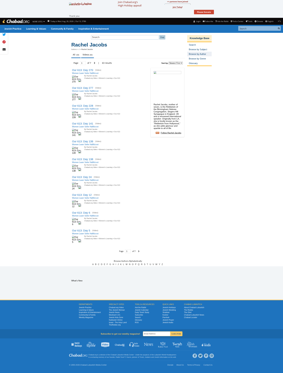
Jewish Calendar (142, 310)
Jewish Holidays (169, 307)
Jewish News (114, 312)
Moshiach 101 (114, 315)
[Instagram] (211, 356)
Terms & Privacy (193, 365)
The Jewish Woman (117, 310)
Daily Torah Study (142, 312)
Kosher (165, 315)
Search (138, 317)
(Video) (98, 70)
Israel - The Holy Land (118, 322)
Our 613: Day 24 (82, 177)
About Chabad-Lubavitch (194, 307)
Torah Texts (177, 344)
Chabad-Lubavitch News (194, 315)
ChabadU (120, 344)
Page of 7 (83, 62)
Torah (142, 357)
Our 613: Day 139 (82, 141)
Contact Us (208, 365)
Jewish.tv (105, 344)
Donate (260, 21)
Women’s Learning (105, 78)
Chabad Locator (190, 317)
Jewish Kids (206, 344)
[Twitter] (200, 356)
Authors (74, 49)
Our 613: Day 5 (81, 230)
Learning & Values (36, 28)
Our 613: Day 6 (81, 212)
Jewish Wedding (169, 310)
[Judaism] (16, 21)
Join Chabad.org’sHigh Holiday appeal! (130, 3)
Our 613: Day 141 (82, 123)
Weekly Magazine (86, 317)
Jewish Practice (12, 28)
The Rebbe (188, 310)
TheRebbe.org (115, 325)
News (148, 344)
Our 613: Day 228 (82, 105)
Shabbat (166, 312)
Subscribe (139, 315)
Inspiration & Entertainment (93, 28)
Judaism (148, 357)
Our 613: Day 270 (82, 70)
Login (198, 21)
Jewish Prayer (168, 320)
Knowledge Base (199, 38)
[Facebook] (195, 356)
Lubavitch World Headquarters (165, 355)
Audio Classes (134, 344)
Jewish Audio (168, 322)
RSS (137, 322)
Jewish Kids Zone (116, 317)
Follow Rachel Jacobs (171, 133)
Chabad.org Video (90, 78)
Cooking (163, 344)
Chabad (113, 355)
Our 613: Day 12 (82, 194)
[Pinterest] (206, 356)
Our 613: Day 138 (82, 159)
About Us (180, 365)
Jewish (156, 357)
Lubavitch (120, 355)
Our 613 (117, 78)
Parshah (166, 317)
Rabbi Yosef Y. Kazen (123, 357)
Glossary (138, 320)
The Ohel (187, 312)
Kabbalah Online (116, 320)
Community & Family (62, 28)
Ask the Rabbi (222, 21)
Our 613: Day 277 (82, 87)
